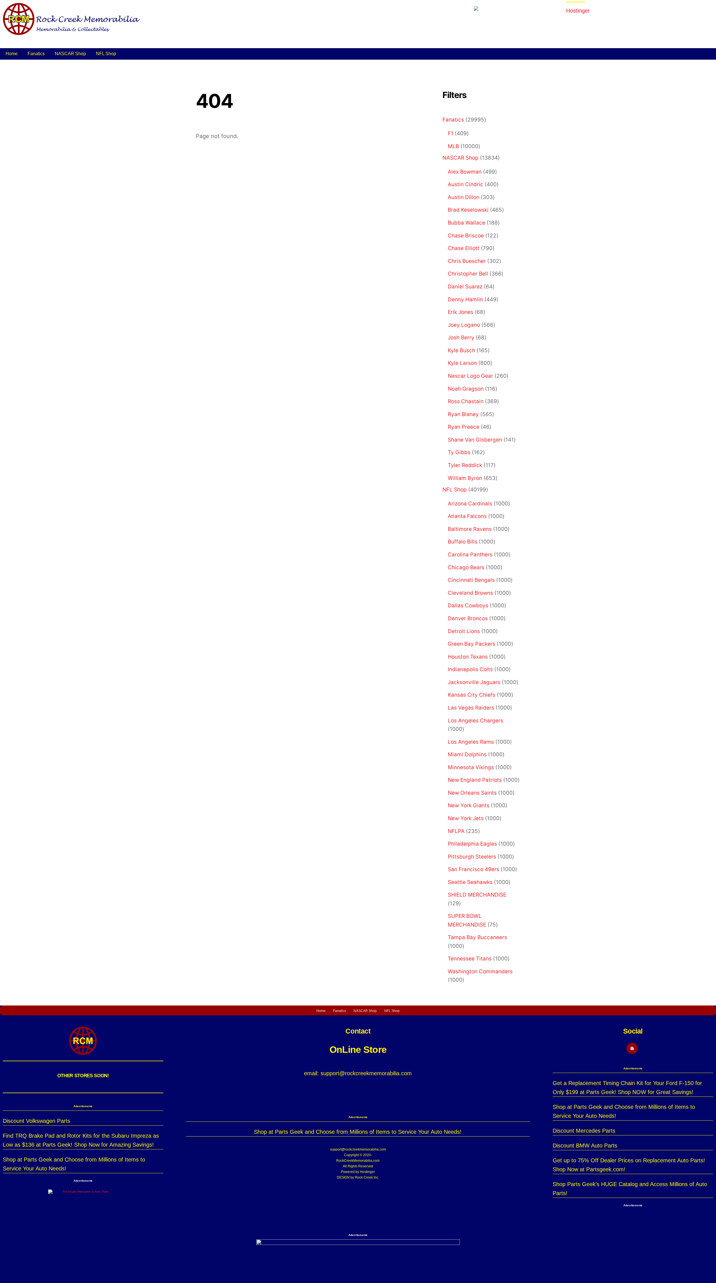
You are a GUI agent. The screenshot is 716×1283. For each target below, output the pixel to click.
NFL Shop (106, 53)
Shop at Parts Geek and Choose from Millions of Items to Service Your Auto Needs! (357, 1132)
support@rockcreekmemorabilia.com (358, 1149)
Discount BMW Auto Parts (585, 1145)
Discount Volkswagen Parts (36, 1121)
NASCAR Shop (70, 53)
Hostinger (367, 1172)
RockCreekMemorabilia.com (358, 1161)
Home (12, 53)
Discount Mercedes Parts (584, 1131)
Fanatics (36, 53)
